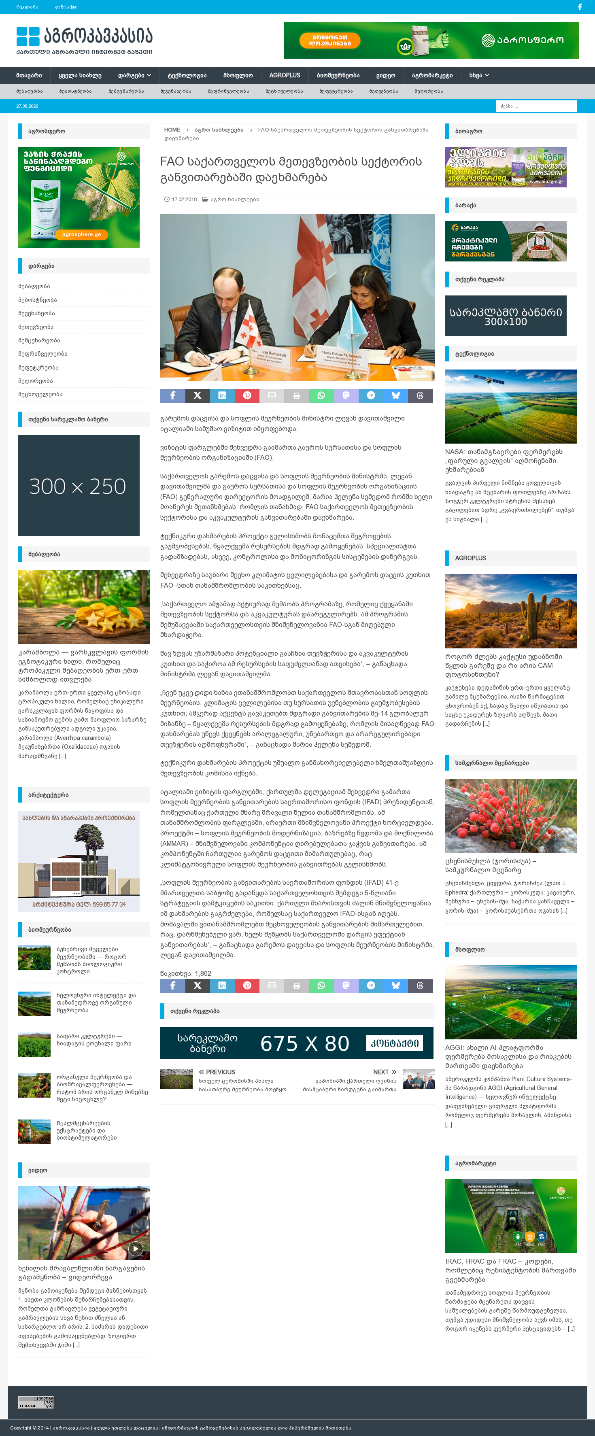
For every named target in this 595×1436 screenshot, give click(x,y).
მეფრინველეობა (228, 91)
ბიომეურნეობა (338, 75)
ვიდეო (385, 75)
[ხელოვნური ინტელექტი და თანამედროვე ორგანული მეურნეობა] (34, 1004)
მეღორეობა (428, 91)
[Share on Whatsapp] (321, 396)
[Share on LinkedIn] (222, 396)
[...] (62, 756)
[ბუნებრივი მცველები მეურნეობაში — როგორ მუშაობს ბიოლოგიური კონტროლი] (34, 957)
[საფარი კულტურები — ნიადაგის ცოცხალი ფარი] (34, 1044)
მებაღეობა (29, 91)
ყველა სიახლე (80, 75)
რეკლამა (27, 6)
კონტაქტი (66, 6)
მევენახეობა (175, 91)
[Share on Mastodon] (346, 396)
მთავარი (29, 75)
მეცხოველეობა (284, 91)
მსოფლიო (238, 75)
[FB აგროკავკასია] (580, 7)
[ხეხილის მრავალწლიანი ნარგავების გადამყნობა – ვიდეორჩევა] (84, 1223)
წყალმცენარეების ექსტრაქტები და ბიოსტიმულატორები (87, 1130)
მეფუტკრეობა (336, 91)
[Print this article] (296, 396)
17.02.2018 (184, 199)
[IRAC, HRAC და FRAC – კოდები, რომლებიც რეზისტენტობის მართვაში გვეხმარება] (511, 1216)
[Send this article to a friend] (271, 396)
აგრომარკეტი (432, 75)
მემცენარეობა (126, 91)
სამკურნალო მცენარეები (492, 763)
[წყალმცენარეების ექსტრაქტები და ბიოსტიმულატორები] (34, 1131)
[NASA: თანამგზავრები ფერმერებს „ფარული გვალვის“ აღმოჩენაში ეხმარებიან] (511, 407)
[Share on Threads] (420, 396)
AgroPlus (285, 75)
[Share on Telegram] (371, 396)
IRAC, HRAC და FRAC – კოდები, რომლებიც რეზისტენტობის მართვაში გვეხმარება (510, 1270)
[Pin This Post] (247, 396)
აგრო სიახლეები (234, 199)
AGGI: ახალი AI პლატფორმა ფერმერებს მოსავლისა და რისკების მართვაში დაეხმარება (508, 1056)
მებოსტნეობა (75, 91)
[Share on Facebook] (172, 396)
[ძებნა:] (536, 105)
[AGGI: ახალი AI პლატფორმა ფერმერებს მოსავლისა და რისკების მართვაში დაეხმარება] (511, 1002)
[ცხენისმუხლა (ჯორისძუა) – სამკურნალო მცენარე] (511, 816)
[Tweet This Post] (197, 396)
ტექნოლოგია (187, 75)
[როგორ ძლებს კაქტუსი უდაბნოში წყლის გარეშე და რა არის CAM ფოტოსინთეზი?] (511, 611)
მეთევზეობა (383, 91)
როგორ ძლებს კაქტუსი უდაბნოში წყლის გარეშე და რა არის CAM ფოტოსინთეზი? (503, 665)
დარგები (131, 75)
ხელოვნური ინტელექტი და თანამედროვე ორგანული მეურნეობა (96, 1002)
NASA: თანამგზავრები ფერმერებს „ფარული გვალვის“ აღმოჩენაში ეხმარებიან (504, 461)
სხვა (476, 75)
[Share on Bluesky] (395, 396)
